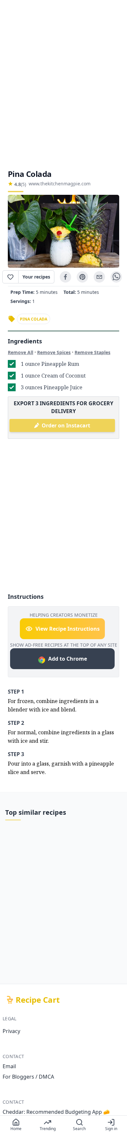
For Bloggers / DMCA (28, 1076)
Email (9, 1066)
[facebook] (65, 276)
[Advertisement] (63, 84)
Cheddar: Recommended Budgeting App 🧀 (56, 1111)
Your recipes (36, 277)
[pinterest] (82, 276)
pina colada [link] (33, 319)
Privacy (11, 1031)
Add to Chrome (67, 658)
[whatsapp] (116, 276)
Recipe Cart (38, 1000)
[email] (99, 276)
